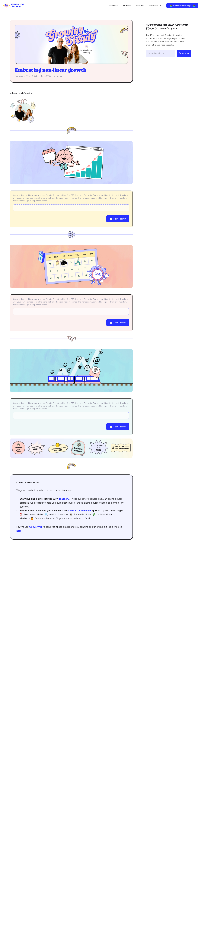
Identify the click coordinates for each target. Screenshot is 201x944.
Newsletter (113, 5)
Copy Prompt (118, 218)
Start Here (140, 5)
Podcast (127, 5)
